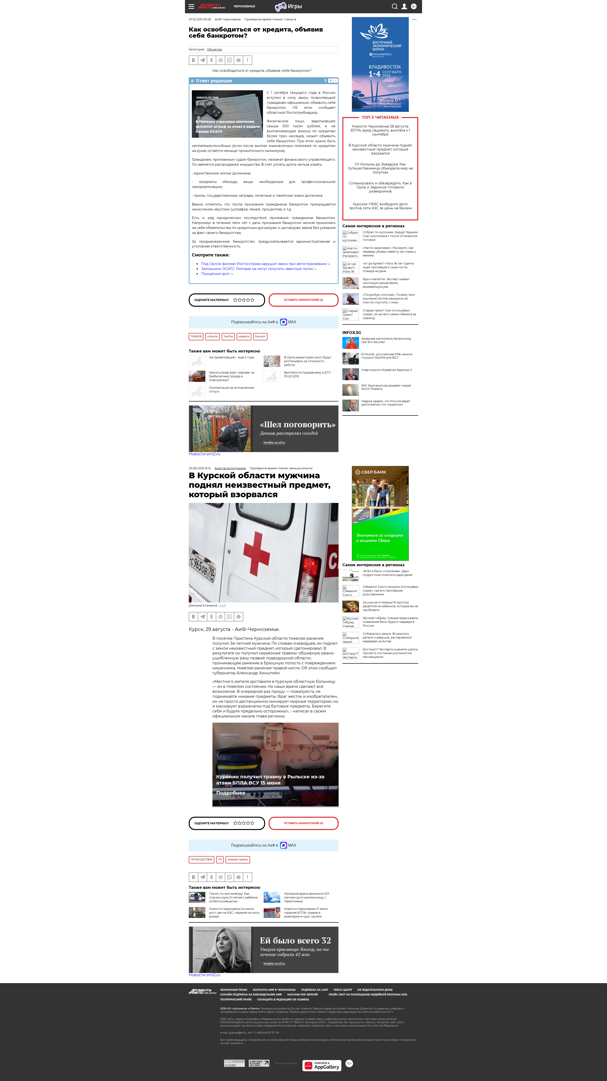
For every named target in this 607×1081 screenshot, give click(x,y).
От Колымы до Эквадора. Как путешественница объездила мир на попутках (380, 168)
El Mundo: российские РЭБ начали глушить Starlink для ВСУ (386, 356)
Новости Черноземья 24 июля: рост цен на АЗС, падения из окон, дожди (234, 912)
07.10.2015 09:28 (200, 19)
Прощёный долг (215, 274)
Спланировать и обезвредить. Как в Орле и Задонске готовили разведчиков (380, 187)
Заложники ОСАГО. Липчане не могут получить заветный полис (257, 269)
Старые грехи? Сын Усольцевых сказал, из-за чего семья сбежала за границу (389, 314)
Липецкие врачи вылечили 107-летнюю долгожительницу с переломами (307, 897)
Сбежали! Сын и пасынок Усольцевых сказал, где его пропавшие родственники (390, 590)
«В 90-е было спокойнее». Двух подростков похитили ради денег (388, 573)
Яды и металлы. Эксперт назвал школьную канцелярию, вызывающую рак (386, 282)
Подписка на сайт (314, 989)
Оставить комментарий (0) (303, 299)
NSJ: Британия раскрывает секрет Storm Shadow (386, 387)
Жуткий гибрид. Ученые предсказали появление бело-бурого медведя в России (390, 621)
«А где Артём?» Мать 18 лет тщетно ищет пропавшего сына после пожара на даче (388, 267)
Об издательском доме (375, 989)
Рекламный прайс (233, 989)
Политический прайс (236, 999)
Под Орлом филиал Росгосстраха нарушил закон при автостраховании (264, 264)
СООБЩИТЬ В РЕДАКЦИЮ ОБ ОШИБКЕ (283, 999)
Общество (214, 49)
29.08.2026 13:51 (200, 468)
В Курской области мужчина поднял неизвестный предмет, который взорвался (380, 149)
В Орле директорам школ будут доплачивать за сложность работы (307, 361)
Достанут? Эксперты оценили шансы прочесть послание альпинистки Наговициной (390, 653)
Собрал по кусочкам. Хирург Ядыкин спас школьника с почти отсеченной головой (390, 236)
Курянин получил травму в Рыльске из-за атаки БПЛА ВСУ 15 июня (270, 780)
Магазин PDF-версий (302, 994)
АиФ (223, 605)
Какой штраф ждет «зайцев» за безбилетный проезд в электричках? (231, 376)
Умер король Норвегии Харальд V (386, 370)
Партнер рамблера (286, 1063)
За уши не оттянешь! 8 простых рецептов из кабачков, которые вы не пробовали (390, 606)
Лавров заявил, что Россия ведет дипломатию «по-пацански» (385, 403)
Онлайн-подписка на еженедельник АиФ (251, 994)
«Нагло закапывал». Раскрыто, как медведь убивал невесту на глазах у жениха (389, 251)
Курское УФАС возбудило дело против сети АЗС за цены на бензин (380, 206)
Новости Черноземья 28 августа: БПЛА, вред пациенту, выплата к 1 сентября (380, 130)
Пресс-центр (343, 989)
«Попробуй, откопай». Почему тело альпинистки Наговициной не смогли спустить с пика (389, 298)
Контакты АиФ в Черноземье (274, 989)
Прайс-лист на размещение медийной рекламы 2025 (368, 994)
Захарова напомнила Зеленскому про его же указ (386, 340)
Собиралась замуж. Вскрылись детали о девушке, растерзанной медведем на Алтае (387, 637)
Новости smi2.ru (204, 454)
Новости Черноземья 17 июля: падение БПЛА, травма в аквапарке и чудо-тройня (306, 912)
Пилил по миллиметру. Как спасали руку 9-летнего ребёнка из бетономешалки (233, 897)
